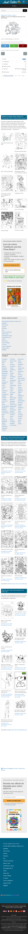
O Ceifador (12, 421)
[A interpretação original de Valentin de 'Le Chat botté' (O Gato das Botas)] (21, 191)
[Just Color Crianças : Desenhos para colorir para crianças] (12, 1)
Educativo (4, 328)
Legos (11, 390)
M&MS (11, 394)
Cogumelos (4, 390)
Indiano (11, 378)
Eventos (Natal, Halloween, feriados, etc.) (11, 321)
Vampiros (20, 416)
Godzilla (12, 373)
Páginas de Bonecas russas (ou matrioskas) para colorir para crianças (20, 526)
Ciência (4, 387)
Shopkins (20, 389)
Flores (11, 362)
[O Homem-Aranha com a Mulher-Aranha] (7, 688)
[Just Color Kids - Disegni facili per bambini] (16, 911)
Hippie (11, 375)
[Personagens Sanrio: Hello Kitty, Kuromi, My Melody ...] (21, 708)
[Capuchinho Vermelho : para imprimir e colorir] (7, 141)
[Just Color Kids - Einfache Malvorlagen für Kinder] (19, 911)
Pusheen (20, 376)
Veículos (20, 418)
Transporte (20, 414)
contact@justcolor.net (22, 927)
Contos (14, 15)
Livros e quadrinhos (6, 346)
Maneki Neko (13, 397)
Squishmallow (21, 400)
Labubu (12, 389)
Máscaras (12, 399)
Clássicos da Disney (7, 332)
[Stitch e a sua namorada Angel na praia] (7, 618)
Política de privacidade (11, 804)
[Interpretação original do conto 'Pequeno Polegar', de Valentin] (7, 228)
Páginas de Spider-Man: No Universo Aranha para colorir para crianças (7, 695)
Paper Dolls (20, 359)
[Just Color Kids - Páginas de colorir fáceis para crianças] (14, 911)
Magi (11, 396)
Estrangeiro (4, 426)
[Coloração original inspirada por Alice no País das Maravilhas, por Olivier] (7, 169)
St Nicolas (20, 402)
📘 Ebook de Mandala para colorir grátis (10, 895)
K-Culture (4, 344)
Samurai (20, 383)
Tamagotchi (20, 407)
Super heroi (4, 340)
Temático (9, 15)
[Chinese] (21, 911)
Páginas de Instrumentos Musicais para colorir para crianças (7, 526)
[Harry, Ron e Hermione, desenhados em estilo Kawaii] (7, 662)
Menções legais (23, 906)
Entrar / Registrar (24, 2)
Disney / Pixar (5, 333)
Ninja (11, 418)
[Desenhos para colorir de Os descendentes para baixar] (7, 717)
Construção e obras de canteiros (5, 396)
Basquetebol (5, 371)
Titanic (19, 411)
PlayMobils (20, 364)
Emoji (3, 418)
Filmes (3, 339)
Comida (4, 392)
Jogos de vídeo (5, 348)
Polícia (19, 366)
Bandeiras (4, 369)
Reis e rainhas (21, 380)
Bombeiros (4, 375)
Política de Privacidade (18, 907)
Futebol (12, 368)
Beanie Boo (4, 373)
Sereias (20, 387)
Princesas (20, 374)
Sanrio (19, 385)
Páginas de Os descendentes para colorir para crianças (6, 724)
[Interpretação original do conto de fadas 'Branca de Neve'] (7, 207)
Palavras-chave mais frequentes (8, 906)
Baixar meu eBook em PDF (12, 265)
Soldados (20, 399)
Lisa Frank (12, 392)
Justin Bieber (13, 385)
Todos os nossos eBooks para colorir (12, 270)
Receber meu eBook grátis (14, 800)
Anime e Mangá (5, 342)
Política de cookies (9, 907)
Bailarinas (4, 368)
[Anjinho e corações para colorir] (21, 662)
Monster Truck (13, 404)
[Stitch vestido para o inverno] (21, 609)
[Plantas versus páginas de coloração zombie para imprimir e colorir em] (21, 689)
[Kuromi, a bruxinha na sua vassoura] (7, 644)
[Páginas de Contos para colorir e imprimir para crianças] (2, 768)
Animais (4, 326)
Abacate (4, 361)
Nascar (11, 416)
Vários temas (5, 325)
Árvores (4, 366)
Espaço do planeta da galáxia (4, 421)
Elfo (3, 416)
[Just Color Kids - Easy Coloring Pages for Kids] (5, 911)
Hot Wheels (12, 376)
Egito (3, 414)
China (3, 385)
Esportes (4, 424)
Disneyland (4, 411)
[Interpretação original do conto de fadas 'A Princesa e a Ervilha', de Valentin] (21, 228)
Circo (3, 389)
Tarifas (19, 409)
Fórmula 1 (12, 364)
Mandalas (4, 323)
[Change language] (26, 2)
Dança (3, 404)
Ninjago (12, 419)
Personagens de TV (6, 337)
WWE (19, 421)
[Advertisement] (14, 96)
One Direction (13, 425)
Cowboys (4, 399)
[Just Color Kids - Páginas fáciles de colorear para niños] (11, 911)
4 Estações (4, 359)
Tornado (20, 413)
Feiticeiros (12, 359)
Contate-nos (17, 906)
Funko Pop (12, 366)
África (3, 362)
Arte (3, 330)
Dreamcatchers (5, 412)
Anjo (3, 364)
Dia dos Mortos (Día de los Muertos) (5, 408)
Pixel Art (20, 362)
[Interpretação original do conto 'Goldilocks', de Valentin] (7, 191)
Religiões (4, 349)
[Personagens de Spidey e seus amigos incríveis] (21, 636)
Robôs (19, 381)
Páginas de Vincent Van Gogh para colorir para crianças (6, 472)
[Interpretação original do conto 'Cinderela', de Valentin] (21, 169)
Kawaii (11, 387)
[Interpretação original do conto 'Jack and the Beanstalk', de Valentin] (21, 207)
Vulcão (19, 420)
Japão (11, 383)
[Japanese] (24, 911)
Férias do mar (13, 361)
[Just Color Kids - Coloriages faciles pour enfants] (8, 911)
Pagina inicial (4, 15)
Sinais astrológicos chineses (21, 396)
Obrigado (12, 423)
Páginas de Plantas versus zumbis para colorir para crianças (20, 696)
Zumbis (19, 423)
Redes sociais (21, 378)
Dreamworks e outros (7, 335)
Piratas (19, 361)
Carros (3, 380)
